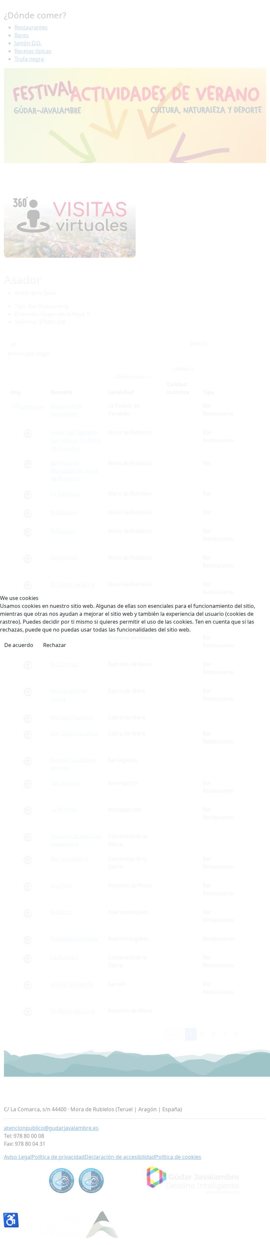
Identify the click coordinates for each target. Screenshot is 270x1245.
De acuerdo (18, 645)
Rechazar (54, 645)
